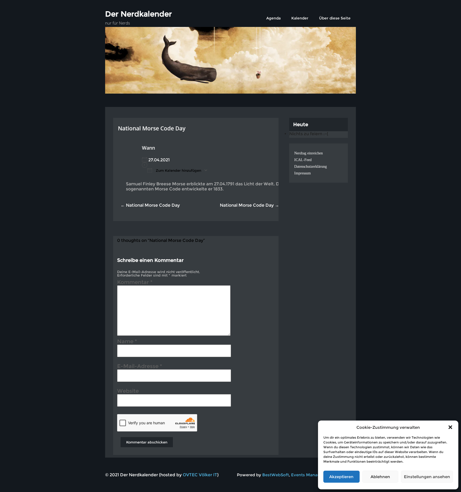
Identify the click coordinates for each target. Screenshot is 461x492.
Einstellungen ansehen (427, 476)
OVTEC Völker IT (200, 474)
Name (127, 342)
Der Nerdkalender (138, 13)
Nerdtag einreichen (308, 153)
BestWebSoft (275, 474)
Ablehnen (380, 476)
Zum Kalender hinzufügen (178, 170)
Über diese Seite (335, 18)
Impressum (302, 173)
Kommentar (135, 283)
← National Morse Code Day (150, 205)
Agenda (273, 18)
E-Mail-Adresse (139, 367)
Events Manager (307, 474)
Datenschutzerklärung (310, 167)
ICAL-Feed (303, 160)
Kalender (299, 18)
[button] (450, 427)
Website (128, 391)
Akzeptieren (341, 476)
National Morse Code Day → (249, 205)
